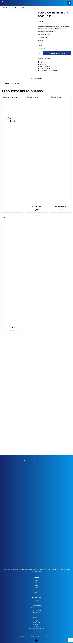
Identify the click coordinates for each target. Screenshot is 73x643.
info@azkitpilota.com (38, 629)
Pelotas (36, 585)
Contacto (36, 600)
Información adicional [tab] (36, 78)
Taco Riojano (36, 207)
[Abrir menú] (69, 3)
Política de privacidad (36, 608)
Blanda (14, 83)
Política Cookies (36, 610)
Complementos (36, 590)
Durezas (40, 45)
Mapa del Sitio (36, 613)
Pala (36, 583)
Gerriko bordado (60, 207)
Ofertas (36, 592)
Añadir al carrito (57, 53)
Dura (17, 83)
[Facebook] (36, 640)
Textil (36, 587)
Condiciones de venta (36, 605)
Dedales (12, 327)
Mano (36, 580)
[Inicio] (2, 7)
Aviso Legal (36, 603)
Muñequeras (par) (12, 118)
